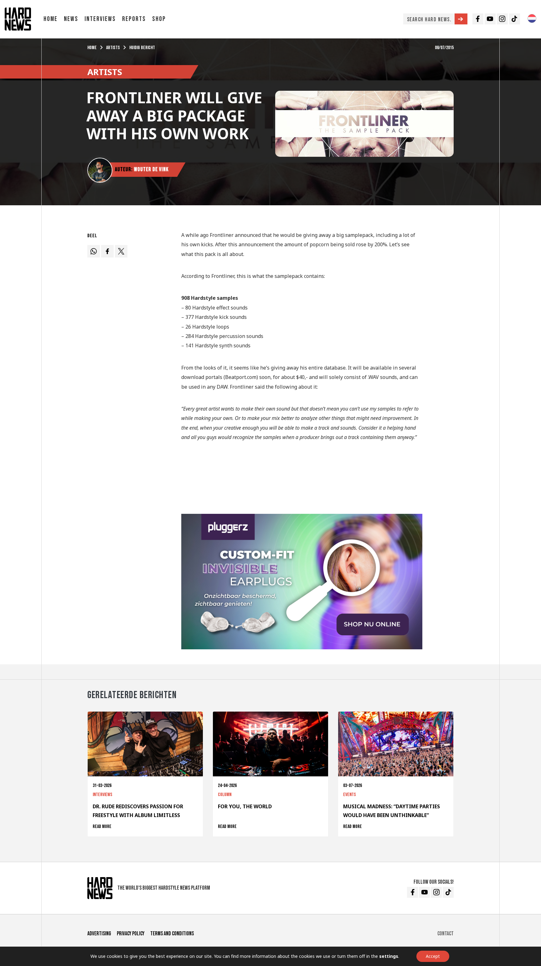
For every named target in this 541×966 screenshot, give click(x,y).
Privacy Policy (130, 933)
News (71, 19)
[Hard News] (18, 18)
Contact (445, 933)
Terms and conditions (172, 933)
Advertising (99, 933)
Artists (113, 48)
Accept (433, 956)
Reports (134, 19)
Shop (159, 19)
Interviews (100, 19)
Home (51, 19)
